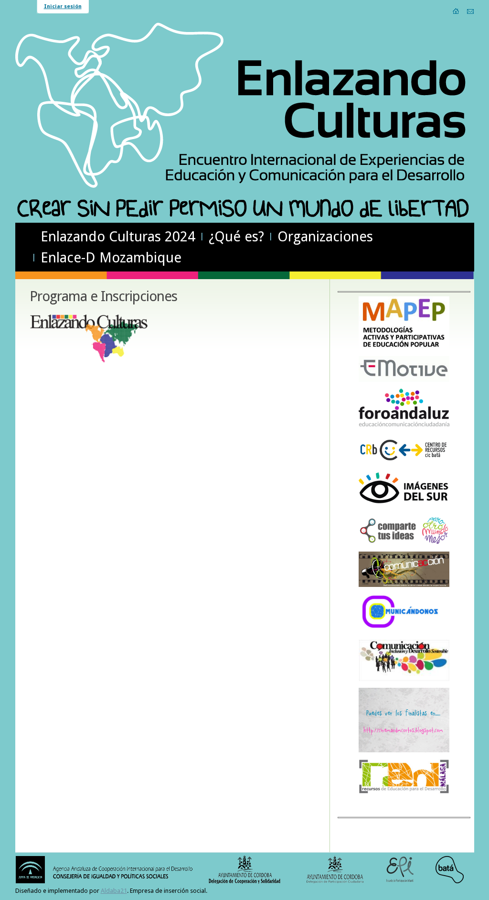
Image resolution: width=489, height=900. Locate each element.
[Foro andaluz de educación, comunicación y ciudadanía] (404, 425)
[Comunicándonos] (404, 631)
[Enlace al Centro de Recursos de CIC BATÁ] (404, 464)
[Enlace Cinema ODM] (404, 751)
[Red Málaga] (404, 793)
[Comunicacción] (404, 585)
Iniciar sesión (63, 6)
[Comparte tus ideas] (404, 543)
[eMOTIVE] (404, 380)
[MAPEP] (404, 348)
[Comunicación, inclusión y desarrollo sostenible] (404, 679)
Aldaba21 (114, 890)
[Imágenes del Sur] (404, 507)
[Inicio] (456, 11)
